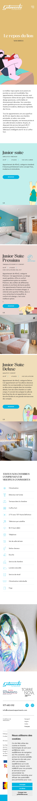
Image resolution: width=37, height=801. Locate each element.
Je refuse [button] (22, 788)
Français (27, 726)
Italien (26, 724)
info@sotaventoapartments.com (15, 710)
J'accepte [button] (22, 784)
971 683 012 (8, 705)
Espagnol (27, 719)
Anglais (27, 721)
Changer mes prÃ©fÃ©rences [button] (22, 793)
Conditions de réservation (7, 719)
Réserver (11, 177)
